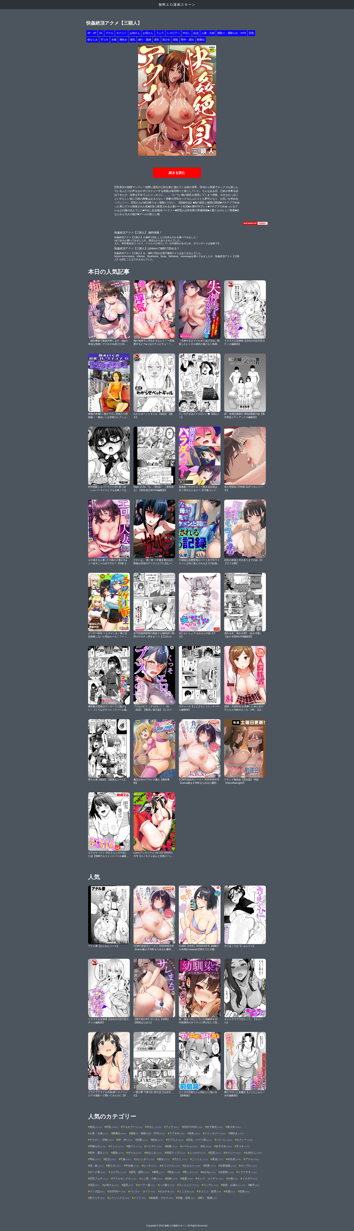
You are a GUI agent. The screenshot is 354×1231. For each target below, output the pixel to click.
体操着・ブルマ (161, 1197)
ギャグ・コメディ (210, 1178)
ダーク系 (98, 1172)
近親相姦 (228, 1165)
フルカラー (132, 1126)
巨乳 (251, 33)
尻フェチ (97, 1197)
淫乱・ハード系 (200, 1139)
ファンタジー (215, 1133)
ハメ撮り (166, 1184)
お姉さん (135, 33)
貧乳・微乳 (140, 1172)
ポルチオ (167, 1191)
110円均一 (117, 1191)
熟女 (174, 1172)
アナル (109, 33)
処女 (157, 1139)
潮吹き (123, 39)
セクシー (245, 1139)
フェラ (160, 33)
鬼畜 (187, 1178)
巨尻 (215, 1152)
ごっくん (200, 1159)
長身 (244, 1191)
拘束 (210, 1165)
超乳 (128, 1184)
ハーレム (190, 1146)
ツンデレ (210, 1184)
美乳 (156, 39)
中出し (186, 33)
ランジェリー (189, 1184)
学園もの (98, 1146)
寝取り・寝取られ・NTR (231, 33)
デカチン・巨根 (102, 1139)
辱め (95, 1159)
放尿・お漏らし (234, 1184)
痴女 (164, 1159)
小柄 (233, 1178)
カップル (248, 1165)
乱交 (196, 33)
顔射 (172, 1178)
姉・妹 (96, 1165)
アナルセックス (125, 1178)
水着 (114, 39)
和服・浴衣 (186, 1197)
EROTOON (192, 1126)
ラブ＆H (177, 1133)
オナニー (121, 33)
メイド (139, 1197)
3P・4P (91, 33)
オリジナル (170, 1165)
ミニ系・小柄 (151, 1178)
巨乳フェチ (99, 1178)
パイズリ (154, 1146)
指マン (135, 1146)
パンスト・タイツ (142, 1191)
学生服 (132, 1165)
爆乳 (132, 39)
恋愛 (142, 1139)
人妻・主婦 (208, 33)
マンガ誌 (97, 1191)
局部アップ (175, 1152)
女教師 (227, 1172)
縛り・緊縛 (144, 39)
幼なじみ (92, 39)
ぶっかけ (197, 1152)
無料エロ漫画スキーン (177, 4)
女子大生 (224, 1146)
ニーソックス (119, 1197)
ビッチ (150, 1165)
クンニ (117, 1146)
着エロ (114, 1165)
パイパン (224, 1139)
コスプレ (118, 1172)
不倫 (125, 1159)
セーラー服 (146, 1184)
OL (101, 33)
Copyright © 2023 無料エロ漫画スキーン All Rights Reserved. (177, 1225)
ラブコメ (175, 1139)
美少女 (166, 39)
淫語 (95, 1184)
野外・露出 (187, 39)
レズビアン (173, 33)
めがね (209, 1172)
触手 (255, 1184)
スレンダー (145, 1159)
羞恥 (175, 39)
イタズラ (249, 1178)
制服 (171, 1146)
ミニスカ (186, 1191)
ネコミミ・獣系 (209, 1191)
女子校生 (215, 1126)
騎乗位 (201, 39)
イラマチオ (247, 1172)
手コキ (104, 39)
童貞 (217, 1159)
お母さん (148, 33)
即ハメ (191, 1172)
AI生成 (234, 1159)
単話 (96, 1126)
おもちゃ (192, 1165)
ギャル (135, 1152)
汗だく (181, 1159)
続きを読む (177, 173)
